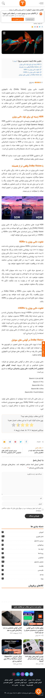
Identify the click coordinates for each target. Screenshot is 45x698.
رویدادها (40, 553)
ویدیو (41, 574)
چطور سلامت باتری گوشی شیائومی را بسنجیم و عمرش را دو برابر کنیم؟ (33, 630)
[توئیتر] (27, 674)
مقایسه (41, 566)
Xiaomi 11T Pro (38, 382)
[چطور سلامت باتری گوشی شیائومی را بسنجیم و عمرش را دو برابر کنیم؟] (33, 618)
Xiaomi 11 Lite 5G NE (36, 378)
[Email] (32, 27)
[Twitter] (39, 27)
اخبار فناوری (39, 536)
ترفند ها (41, 549)
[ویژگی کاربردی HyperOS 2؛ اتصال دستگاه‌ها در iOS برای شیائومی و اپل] (12, 646)
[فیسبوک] (31, 674)
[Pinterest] (37, 27)
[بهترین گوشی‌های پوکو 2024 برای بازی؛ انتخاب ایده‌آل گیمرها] (33, 646)
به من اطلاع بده (17, 19)
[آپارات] (14, 674)
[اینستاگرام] (22, 674)
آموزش (41, 532)
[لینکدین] (18, 674)
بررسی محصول (38, 541)
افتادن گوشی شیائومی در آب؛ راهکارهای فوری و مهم (12, 629)
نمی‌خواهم (30, 19)
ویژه (42, 579)
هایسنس (40, 570)
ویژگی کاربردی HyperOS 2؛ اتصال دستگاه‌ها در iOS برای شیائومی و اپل (13, 658)
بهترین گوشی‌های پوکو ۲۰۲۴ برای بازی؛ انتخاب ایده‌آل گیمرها (34, 658)
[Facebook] (42, 27)
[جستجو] (4, 3)
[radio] (31, 425)
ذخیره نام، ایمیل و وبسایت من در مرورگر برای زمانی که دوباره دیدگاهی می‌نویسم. (21, 509)
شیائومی (40, 557)
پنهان (15, 61)
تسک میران (13, 693)
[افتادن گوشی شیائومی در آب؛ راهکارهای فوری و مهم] (12, 618)
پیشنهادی (40, 545)
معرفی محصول (38, 562)
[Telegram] (35, 27)
